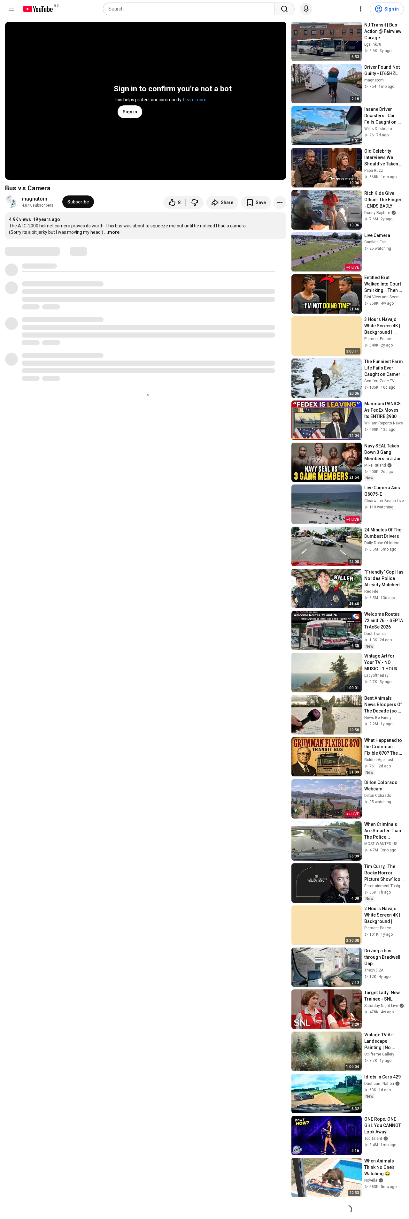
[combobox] (190, 9)
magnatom (34, 199)
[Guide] (11, 9)
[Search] (284, 9)
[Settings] (361, 9)
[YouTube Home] (37, 9)
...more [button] (112, 232)
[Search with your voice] (306, 9)
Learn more (194, 99)
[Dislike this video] (195, 202)
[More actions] (280, 202)
